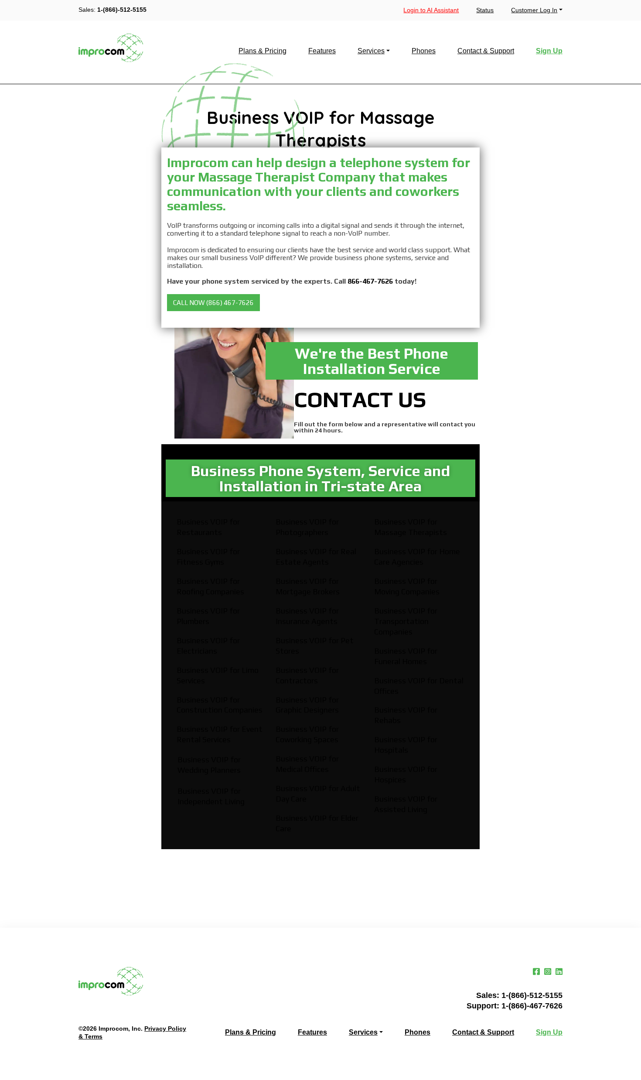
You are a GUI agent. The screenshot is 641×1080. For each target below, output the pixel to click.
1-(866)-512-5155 (122, 9)
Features (322, 51)
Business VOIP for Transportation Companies (405, 621)
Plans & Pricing (262, 51)
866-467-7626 (370, 281)
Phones (424, 51)
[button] (213, 302)
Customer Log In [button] (534, 10)
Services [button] (371, 51)
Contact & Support (485, 51)
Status (485, 10)
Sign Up (549, 51)
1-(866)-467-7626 (532, 1005)
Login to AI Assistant (431, 10)
